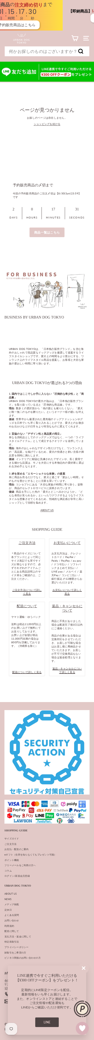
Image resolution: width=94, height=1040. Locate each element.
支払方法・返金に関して (17, 936)
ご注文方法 (10, 844)
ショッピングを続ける (47, 123)
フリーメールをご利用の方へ (20, 865)
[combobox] (47, 51)
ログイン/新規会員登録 (17, 875)
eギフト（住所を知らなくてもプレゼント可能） (30, 854)
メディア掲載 (11, 904)
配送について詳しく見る (27, 672)
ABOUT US (47, 510)
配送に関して (11, 931)
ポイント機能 (11, 860)
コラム (8, 870)
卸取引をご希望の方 (15, 952)
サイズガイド (11, 838)
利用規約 (9, 925)
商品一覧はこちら (47, 232)
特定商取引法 (11, 941)
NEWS (7, 899)
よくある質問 (11, 915)
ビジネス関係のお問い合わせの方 (22, 957)
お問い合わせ (11, 920)
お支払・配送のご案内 (16, 849)
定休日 (8, 909)
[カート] (75, 38)
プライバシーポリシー (16, 947)
